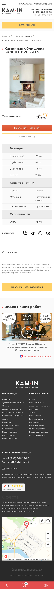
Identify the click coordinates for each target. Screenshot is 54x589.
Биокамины (34, 422)
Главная (6, 36)
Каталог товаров (27, 25)
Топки (32, 412)
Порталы (33, 409)
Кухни (32, 399)
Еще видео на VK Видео (37, 357)
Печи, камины (35, 415)
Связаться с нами (10, 425)
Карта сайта (7, 428)
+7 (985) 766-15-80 (42, 12)
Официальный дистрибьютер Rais (35, 4)
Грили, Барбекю (37, 428)
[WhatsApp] (40, 233)
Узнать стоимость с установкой (27, 287)
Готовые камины (24, 36)
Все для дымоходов (38, 432)
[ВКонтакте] (48, 233)
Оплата (5, 406)
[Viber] (24, 233)
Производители (10, 432)
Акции (5, 419)
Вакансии (6, 422)
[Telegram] (32, 233)
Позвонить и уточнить (27, 127)
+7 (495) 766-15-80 (42, 9)
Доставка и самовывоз (13, 403)
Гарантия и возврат (11, 409)
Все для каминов (37, 435)
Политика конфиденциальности (27, 569)
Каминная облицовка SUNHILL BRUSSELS (21, 40)
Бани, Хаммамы (36, 425)
